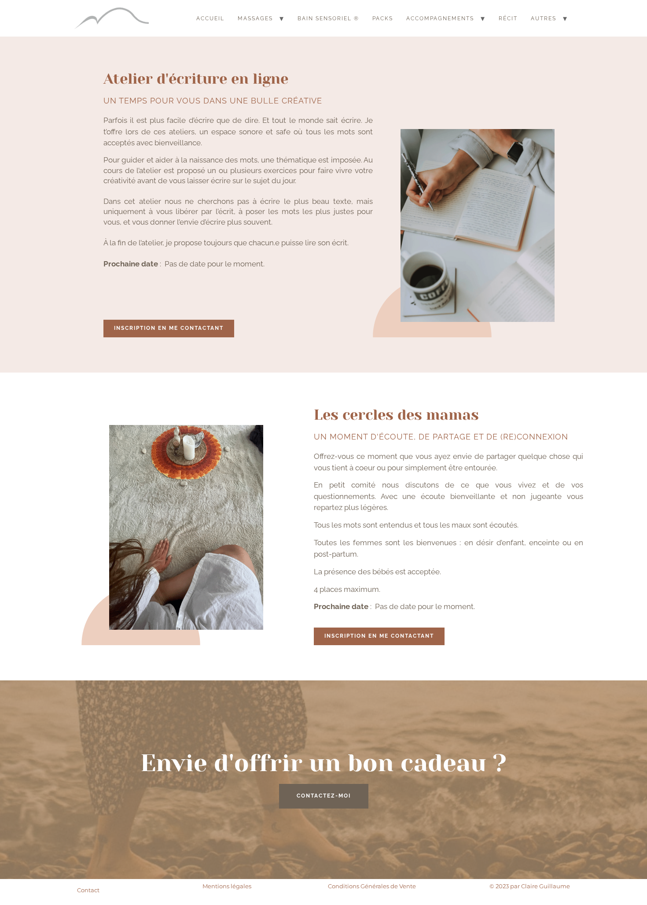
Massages (255, 18)
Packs (382, 18)
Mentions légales (226, 886)
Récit (508, 18)
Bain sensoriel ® (328, 18)
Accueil (210, 18)
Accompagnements (440, 18)
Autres (543, 18)
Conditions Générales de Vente (372, 886)
